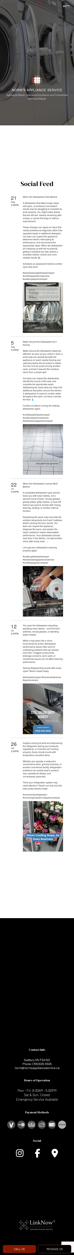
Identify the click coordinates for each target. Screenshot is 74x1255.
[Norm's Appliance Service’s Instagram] (20, 1155)
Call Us (19, 1249)
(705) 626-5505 (42, 1064)
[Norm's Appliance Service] (37, 80)
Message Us (55, 1249)
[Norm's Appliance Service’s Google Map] (55, 1155)
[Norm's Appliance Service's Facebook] (37, 1155)
